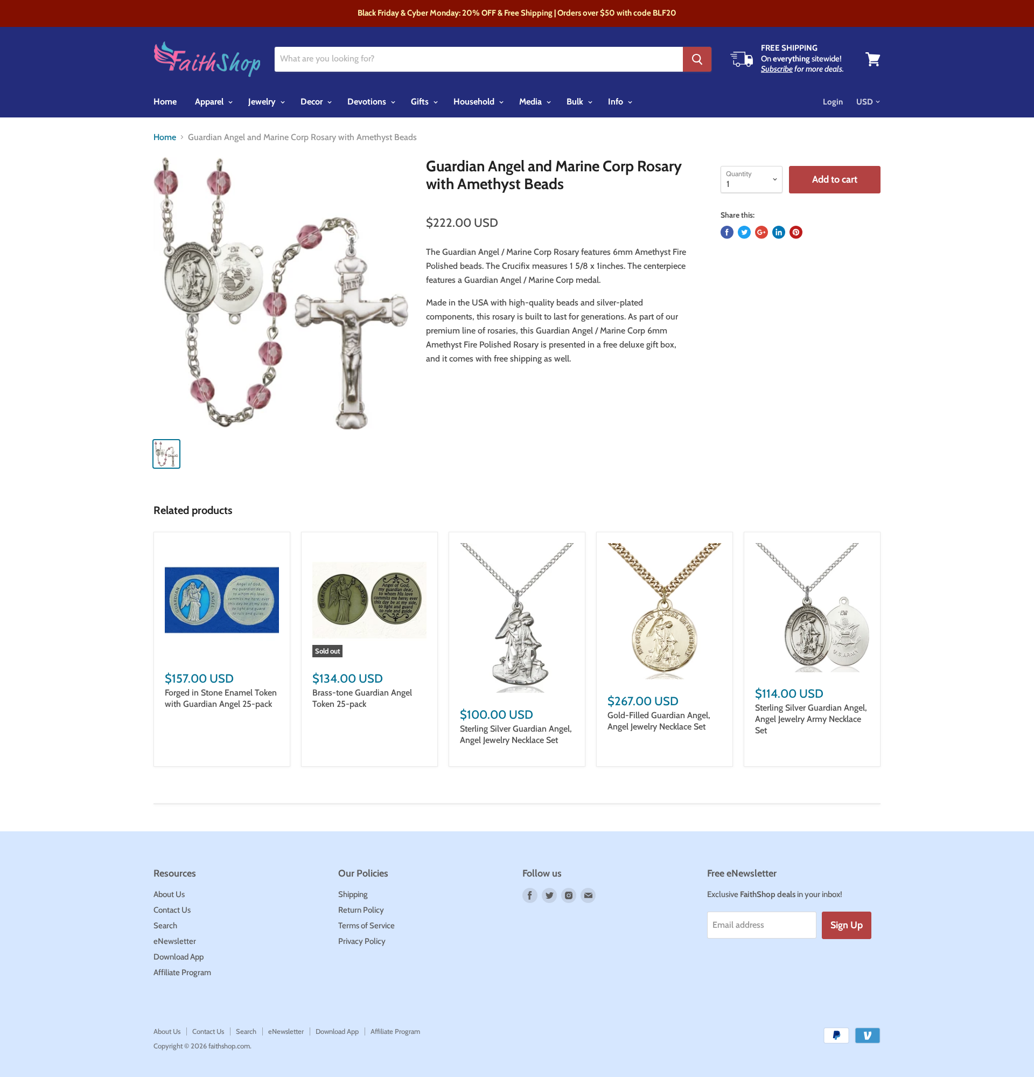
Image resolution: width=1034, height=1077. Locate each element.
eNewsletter (174, 941)
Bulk (576, 101)
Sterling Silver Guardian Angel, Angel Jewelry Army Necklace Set (811, 719)
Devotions (367, 101)
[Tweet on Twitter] (744, 232)
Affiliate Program (182, 972)
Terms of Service (366, 925)
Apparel (210, 101)
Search (165, 925)
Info (616, 101)
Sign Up (846, 925)
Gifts (421, 101)
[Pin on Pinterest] (796, 232)
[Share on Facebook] (727, 232)
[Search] (697, 59)
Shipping (353, 894)
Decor (313, 101)
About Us (169, 894)
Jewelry (263, 101)
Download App (178, 957)
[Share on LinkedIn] (778, 232)
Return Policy (361, 910)
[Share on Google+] (761, 232)
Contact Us (172, 910)
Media (531, 101)
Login (833, 102)
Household (475, 101)
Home (165, 101)
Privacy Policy (362, 941)
